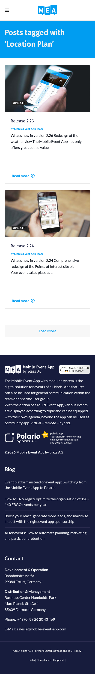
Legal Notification (55, 650)
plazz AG (56, 452)
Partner (38, 650)
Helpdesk (58, 660)
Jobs (32, 660)
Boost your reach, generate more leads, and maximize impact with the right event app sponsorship (46, 519)
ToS (70, 650)
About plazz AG (22, 650)
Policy (77, 650)
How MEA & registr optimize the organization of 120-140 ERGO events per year (47, 502)
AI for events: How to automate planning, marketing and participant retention (45, 535)
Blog (10, 469)
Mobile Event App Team (28, 129)
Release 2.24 (22, 246)
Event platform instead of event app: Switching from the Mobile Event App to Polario (45, 485)
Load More (47, 331)
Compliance (44, 660)
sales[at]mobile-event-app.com (41, 629)
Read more (21, 175)
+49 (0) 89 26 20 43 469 (36, 619)
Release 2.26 (22, 121)
